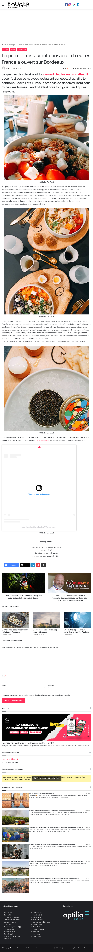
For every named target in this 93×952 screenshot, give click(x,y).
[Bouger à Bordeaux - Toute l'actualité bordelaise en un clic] (18, 5)
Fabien (8, 68)
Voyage (6, 939)
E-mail (4, 685)
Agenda (35, 912)
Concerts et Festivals (11, 920)
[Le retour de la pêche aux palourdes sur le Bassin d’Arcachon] (15, 620)
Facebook (66, 4)
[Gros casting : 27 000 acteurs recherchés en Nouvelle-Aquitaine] (77, 620)
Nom (4, 676)
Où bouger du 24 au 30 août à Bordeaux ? (42, 793)
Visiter (35, 936)
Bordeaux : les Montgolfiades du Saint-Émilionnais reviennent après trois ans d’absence (56, 827)
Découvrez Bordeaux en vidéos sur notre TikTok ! (28, 743)
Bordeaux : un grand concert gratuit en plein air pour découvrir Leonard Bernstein (54, 878)
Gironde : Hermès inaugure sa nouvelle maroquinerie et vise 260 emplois (52, 844)
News (13, 49)
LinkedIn (78, 4)
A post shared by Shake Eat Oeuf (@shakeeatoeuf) (39, 527)
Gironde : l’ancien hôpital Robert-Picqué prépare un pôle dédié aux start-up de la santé (56, 861)
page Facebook (42, 440)
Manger (12, 45)
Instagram (69, 4)
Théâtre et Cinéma (10, 936)
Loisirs (6, 924)
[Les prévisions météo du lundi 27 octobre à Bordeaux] (46, 620)
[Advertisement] (46, 26)
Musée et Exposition (10, 927)
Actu (5, 912)
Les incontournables (39, 922)
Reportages (8, 929)
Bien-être (36, 915)
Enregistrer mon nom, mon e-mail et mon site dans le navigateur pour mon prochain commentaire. (37, 695)
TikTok (74, 4)
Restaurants (22, 49)
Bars (5, 915)
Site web (51, 685)
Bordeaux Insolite (10, 917)
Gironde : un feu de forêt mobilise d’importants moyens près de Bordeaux (52, 810)
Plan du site (82, 948)
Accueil (6, 45)
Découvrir (36, 920)
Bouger (35, 917)
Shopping (7, 931)
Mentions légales (70, 948)
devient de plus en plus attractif (65, 74)
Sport (34, 934)
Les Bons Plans (9, 922)
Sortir (34, 931)
